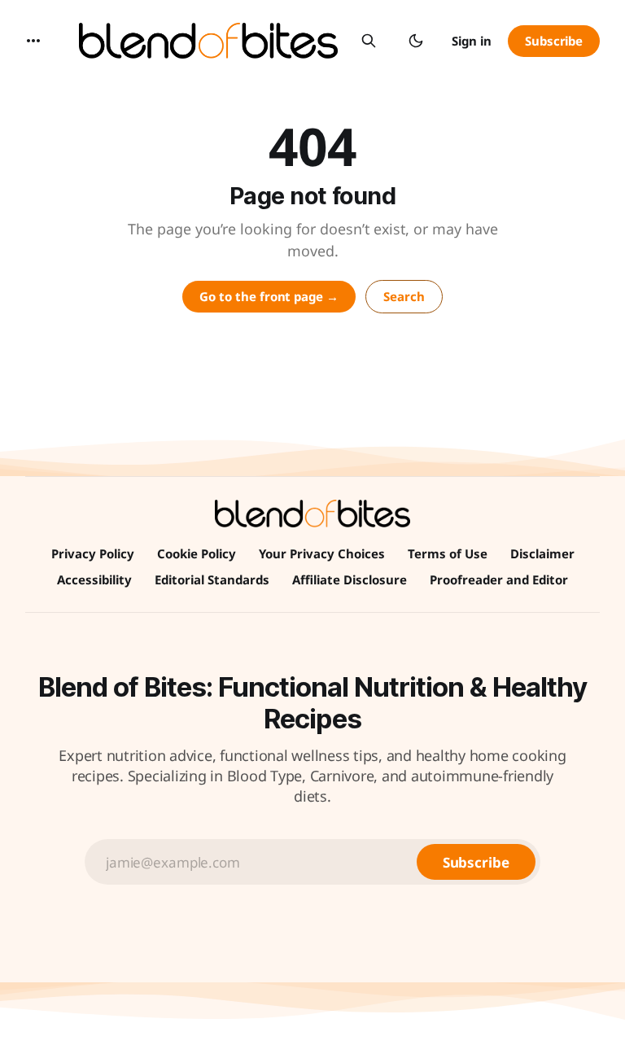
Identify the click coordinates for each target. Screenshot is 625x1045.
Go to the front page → (269, 296)
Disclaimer (542, 553)
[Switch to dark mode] (416, 41)
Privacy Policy (92, 553)
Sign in (472, 41)
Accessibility (94, 579)
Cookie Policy (196, 553)
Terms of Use (447, 553)
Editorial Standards (212, 579)
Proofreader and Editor (499, 579)
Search (404, 296)
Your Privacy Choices (322, 553)
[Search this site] (369, 41)
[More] (33, 41)
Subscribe (554, 41)
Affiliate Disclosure (349, 579)
